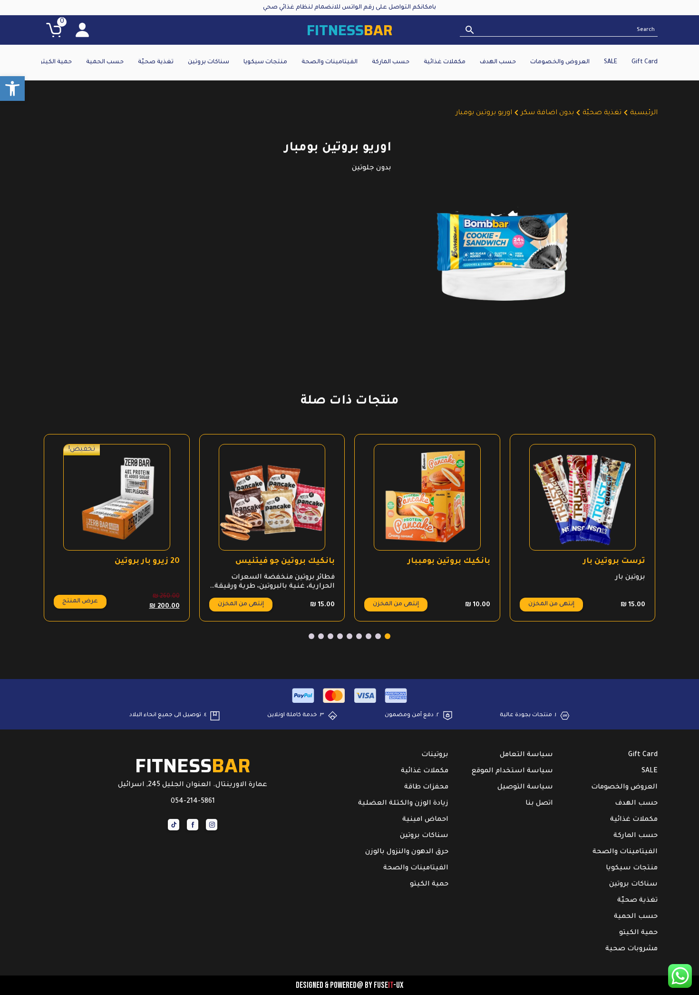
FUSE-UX (388, 985)
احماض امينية (425, 820)
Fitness (350, 30)
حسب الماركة (390, 62)
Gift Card (644, 62)
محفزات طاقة (426, 787)
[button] (12, 88)
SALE (610, 62)
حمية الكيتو (55, 62)
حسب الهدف (498, 62)
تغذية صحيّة (156, 62)
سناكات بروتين (208, 62)
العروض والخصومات (560, 62)
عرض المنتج (80, 601)
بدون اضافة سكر (547, 113)
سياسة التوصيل (525, 787)
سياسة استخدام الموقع (512, 771)
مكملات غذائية (445, 62)
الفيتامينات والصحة (329, 62)
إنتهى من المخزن (551, 604)
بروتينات (434, 755)
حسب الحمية (105, 62)
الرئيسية (644, 113)
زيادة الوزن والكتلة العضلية (403, 804)
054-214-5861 (193, 802)
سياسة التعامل (526, 755)
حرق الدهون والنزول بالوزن (406, 852)
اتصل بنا (539, 804)
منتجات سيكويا (265, 62)
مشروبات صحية (631, 949)
